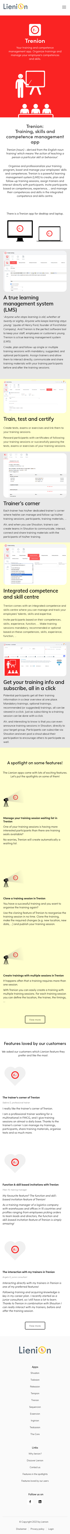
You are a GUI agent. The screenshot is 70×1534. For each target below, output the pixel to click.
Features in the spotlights (35, 1474)
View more (35, 1019)
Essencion (35, 1414)
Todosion (35, 1380)
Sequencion (35, 1407)
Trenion (35, 1400)
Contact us (35, 1467)
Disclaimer (21, 1529)
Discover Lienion (35, 1461)
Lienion (44, 1522)
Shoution (35, 1373)
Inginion (35, 1421)
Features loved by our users (35, 1481)
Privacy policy (37, 1529)
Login (51, 1529)
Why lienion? (35, 1454)
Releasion (35, 1387)
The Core (35, 1434)
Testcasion (35, 1427)
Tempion (35, 1393)
